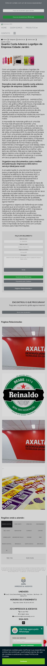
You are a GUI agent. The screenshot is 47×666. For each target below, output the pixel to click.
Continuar (23, 661)
